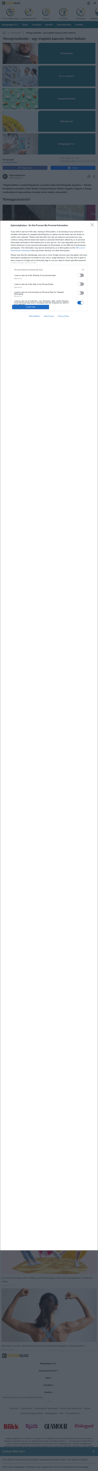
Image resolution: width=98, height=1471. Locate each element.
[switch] (80, 275)
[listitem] (49, 269)
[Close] (93, 225)
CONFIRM (30, 307)
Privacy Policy (63, 316)
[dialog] (49, 735)
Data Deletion (34, 316)
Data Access (49, 316)
